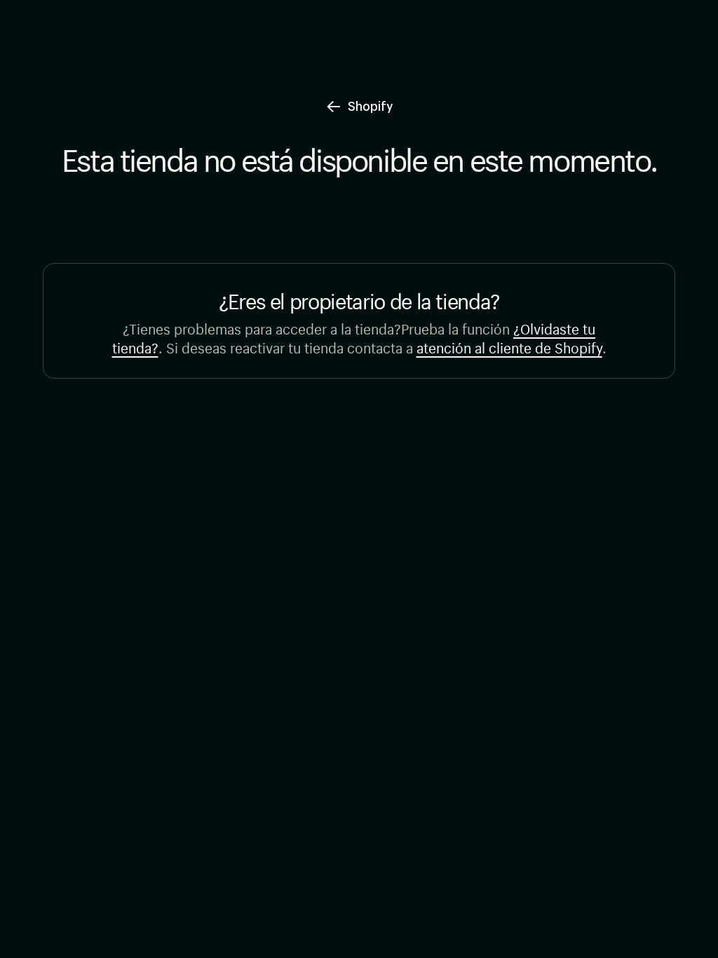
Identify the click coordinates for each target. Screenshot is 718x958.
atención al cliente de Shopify (509, 346)
